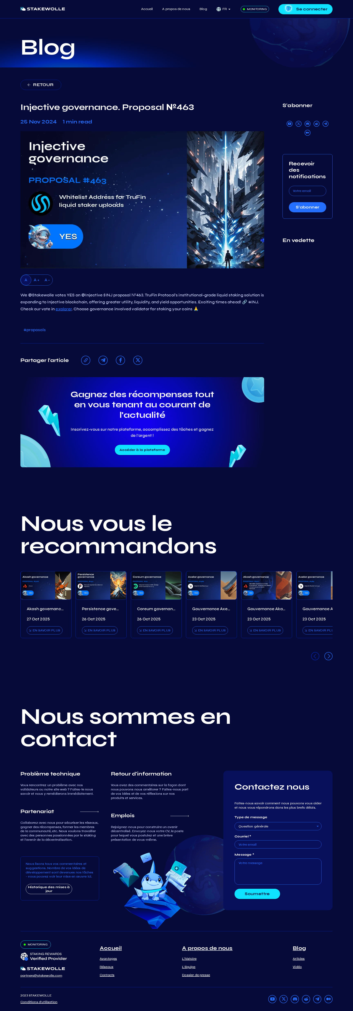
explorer (64, 309)
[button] (227, 9)
